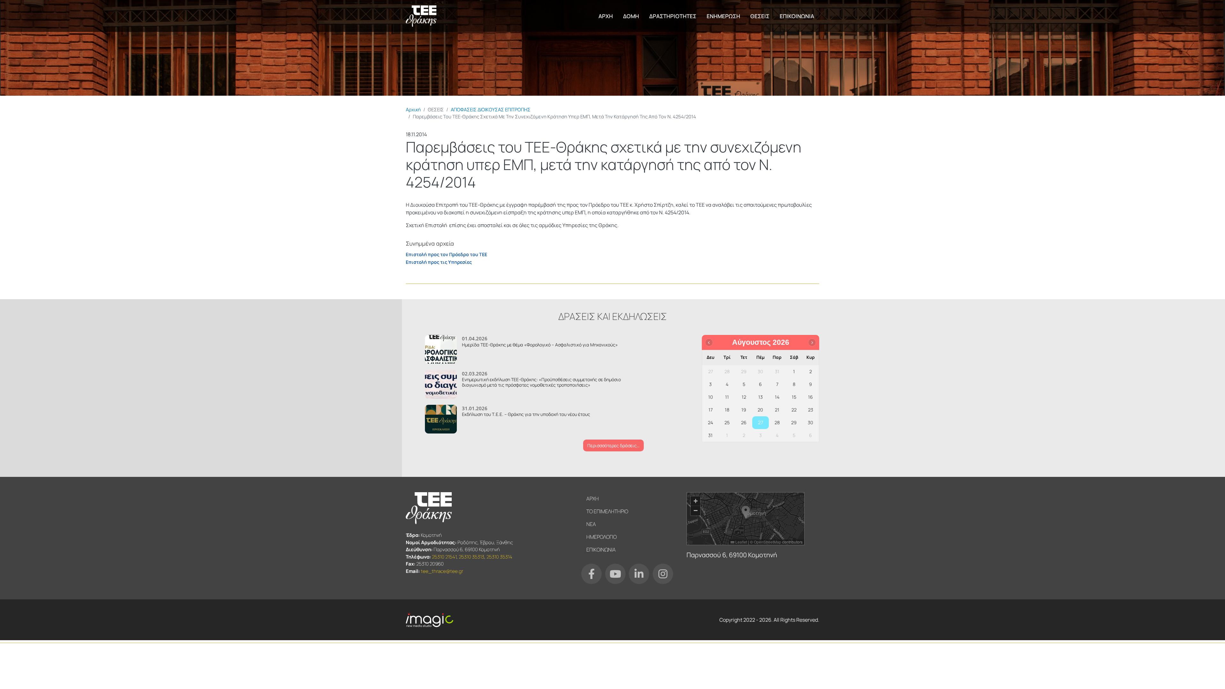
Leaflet (740, 542)
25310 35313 (471, 556)
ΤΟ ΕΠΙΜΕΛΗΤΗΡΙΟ (607, 511)
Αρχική (413, 109)
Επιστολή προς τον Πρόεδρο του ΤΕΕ (446, 254)
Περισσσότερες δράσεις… (613, 445)
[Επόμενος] (812, 342)
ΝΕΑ (591, 524)
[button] (746, 512)
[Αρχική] (421, 16)
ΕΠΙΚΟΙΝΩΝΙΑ (797, 16)
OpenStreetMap (767, 542)
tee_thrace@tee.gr (442, 571)
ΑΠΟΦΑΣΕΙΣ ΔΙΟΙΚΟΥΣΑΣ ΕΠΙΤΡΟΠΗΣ (491, 109)
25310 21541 (444, 556)
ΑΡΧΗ (605, 16)
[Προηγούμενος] (709, 342)
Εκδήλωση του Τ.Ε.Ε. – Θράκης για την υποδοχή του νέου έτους (526, 414)
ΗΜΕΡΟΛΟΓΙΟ (601, 536)
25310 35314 (499, 556)
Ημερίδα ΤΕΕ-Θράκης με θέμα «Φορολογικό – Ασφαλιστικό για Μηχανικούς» (540, 345)
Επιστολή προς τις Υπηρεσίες (439, 262)
